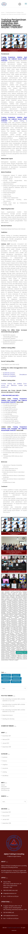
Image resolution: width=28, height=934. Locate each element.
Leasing (6, 681)
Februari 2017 (5, 739)
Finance (16, 675)
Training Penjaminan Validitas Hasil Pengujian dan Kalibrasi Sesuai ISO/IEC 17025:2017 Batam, (14, 621)
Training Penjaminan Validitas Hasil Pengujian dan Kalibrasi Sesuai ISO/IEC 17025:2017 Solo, (14, 613)
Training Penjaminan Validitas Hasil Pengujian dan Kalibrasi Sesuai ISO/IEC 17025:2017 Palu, (14, 630)
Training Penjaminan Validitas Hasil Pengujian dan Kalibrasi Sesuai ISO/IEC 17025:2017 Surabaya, (14, 605)
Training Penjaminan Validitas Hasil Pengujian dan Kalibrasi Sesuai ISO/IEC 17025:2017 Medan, (14, 628)
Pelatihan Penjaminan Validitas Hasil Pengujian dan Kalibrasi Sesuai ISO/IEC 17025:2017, (14, 597)
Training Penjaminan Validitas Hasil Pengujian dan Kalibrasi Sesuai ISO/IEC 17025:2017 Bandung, (14, 603)
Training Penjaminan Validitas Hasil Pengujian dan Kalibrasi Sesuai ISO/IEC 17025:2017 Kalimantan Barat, (14, 642)
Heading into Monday (8, 719)
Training (4, 117)
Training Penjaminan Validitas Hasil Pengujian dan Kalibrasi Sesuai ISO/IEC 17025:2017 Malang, (14, 611)
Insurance (16, 678)
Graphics (6, 678)
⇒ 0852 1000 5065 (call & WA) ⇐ (10, 395)
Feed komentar (5, 788)
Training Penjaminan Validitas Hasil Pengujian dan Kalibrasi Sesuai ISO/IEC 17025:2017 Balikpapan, (14, 650)
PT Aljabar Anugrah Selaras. (14, 927)
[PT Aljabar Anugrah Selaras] (7, 4)
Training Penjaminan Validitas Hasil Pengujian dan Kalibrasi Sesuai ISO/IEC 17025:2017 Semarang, (14, 609)
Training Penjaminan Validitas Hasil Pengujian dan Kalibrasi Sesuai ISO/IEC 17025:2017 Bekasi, (14, 655)
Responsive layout (7, 715)
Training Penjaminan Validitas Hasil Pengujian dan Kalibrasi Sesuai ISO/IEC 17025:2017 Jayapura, (14, 647)
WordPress (16, 681)
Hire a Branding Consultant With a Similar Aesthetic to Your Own (13, 699)
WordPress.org (5, 790)
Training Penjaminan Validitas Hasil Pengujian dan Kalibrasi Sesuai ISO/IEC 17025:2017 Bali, (14, 615)
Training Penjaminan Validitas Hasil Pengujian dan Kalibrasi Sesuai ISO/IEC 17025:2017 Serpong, (14, 617)
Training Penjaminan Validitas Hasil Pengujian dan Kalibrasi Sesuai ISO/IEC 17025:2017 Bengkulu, (14, 623)
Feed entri (4, 786)
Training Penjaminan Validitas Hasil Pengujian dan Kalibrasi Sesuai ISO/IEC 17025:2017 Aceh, (14, 619)
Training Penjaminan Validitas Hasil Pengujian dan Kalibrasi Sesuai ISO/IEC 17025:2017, (14, 599)
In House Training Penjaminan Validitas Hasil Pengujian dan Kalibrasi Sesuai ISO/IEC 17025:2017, (14, 595)
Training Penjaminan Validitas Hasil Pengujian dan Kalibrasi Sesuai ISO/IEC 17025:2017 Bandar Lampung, (14, 626)
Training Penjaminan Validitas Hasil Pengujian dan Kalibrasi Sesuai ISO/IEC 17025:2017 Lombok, (14, 636)
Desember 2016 (6, 747)
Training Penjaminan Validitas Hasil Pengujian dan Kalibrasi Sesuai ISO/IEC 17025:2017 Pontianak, (14, 634)
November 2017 (6, 736)
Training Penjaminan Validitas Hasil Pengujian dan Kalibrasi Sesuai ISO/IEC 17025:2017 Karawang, (14, 652)
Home (2, 12)
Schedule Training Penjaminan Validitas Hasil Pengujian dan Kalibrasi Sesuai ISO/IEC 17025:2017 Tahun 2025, (14, 592)
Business (6, 675)
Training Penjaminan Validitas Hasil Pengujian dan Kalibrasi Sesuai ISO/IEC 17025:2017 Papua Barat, (14, 640)
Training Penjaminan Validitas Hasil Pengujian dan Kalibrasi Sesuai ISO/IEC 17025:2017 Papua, (14, 638)
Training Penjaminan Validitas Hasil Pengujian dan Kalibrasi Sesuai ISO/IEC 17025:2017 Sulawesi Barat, (14, 645)
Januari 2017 (5, 743)
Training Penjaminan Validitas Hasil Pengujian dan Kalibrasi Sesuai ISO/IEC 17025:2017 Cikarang (14, 657)
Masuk (3, 785)
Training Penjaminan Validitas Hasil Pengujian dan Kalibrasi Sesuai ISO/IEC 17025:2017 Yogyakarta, (14, 607)
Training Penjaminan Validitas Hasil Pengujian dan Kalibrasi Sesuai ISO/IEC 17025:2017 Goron (14, 632)
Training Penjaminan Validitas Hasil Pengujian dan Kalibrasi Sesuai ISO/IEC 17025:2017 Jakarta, (14, 601)
